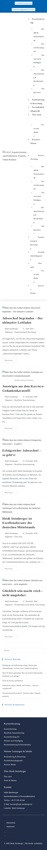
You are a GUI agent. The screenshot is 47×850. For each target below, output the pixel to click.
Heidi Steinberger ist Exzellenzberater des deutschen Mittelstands (18, 523)
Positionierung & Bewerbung (37, 242)
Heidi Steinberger (11, 329)
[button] (36, 149)
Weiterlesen (11, 359)
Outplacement (39, 92)
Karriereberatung (37, 157)
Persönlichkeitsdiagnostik (37, 256)
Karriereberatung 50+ (39, 47)
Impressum (11, 826)
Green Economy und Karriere (12, 681)
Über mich (36, 265)
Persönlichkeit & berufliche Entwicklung (29, 605)
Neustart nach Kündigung (39, 60)
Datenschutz (11, 823)
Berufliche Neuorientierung (39, 34)
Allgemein (9, 332)
